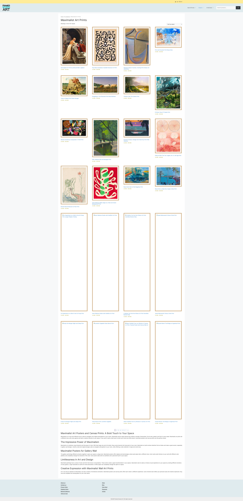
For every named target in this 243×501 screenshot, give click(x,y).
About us (63, 482)
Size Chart (104, 487)
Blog (103, 485)
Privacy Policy (64, 487)
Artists (103, 491)
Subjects (200, 7)
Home (62, 16)
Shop (103, 482)
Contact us (63, 485)
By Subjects (67, 16)
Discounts (104, 489)
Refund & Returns (65, 491)
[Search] (238, 7)
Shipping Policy (64, 489)
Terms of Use (64, 493)
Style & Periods (191, 7)
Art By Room (209, 7)
